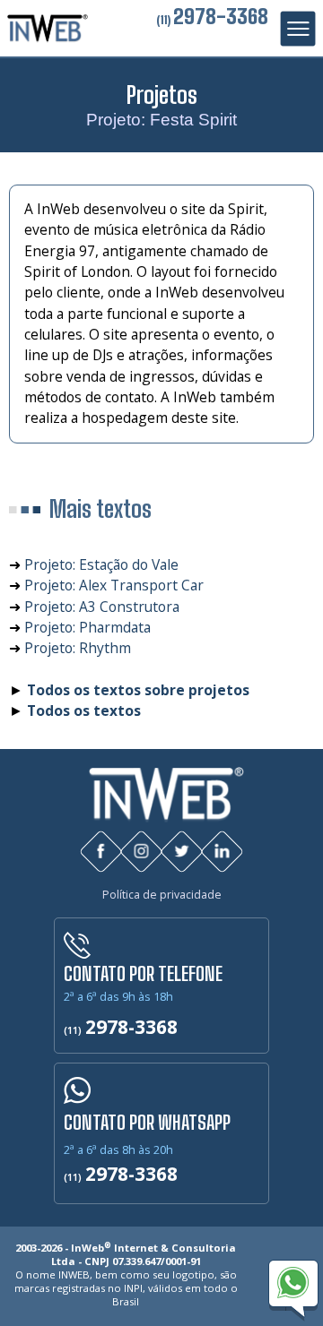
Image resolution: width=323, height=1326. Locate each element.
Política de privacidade (162, 894)
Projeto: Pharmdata (87, 627)
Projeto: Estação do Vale (101, 564)
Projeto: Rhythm (77, 648)
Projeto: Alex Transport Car (114, 585)
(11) (212, 20)
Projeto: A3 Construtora (101, 606)
